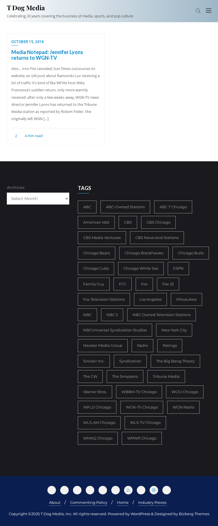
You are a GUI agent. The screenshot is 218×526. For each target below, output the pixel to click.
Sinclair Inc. (93, 361)
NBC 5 (112, 314)
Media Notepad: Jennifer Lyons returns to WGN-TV (47, 55)
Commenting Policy (88, 502)
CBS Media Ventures (102, 237)
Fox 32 (168, 284)
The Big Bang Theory (175, 361)
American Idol (96, 222)
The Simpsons (125, 376)
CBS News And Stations (157, 237)
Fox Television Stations (104, 299)
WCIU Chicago (184, 391)
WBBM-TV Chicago (139, 391)
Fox (144, 284)
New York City (174, 330)
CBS (128, 222)
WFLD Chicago (97, 407)
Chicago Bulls (191, 253)
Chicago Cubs (96, 268)
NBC (87, 314)
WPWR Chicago (141, 438)
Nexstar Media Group (102, 345)
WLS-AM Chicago (99, 422)
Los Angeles (150, 299)
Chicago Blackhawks (144, 253)
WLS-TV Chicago (145, 422)
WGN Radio (183, 407)
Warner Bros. (95, 391)
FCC (122, 284)
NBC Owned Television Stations (161, 314)
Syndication (130, 361)
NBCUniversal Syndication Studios (115, 330)
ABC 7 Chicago (173, 207)
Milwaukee (186, 299)
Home (123, 502)
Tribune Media (166, 376)
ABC (87, 207)
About (54, 502)
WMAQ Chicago (97, 438)
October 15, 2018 (27, 41)
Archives (15, 187)
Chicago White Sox (140, 268)
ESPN (178, 268)
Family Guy (93, 284)
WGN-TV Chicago (142, 407)
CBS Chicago (158, 222)
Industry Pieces (152, 502)
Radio (142, 345)
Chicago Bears (96, 253)
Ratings (170, 345)
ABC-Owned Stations (125, 207)
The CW (90, 376)
